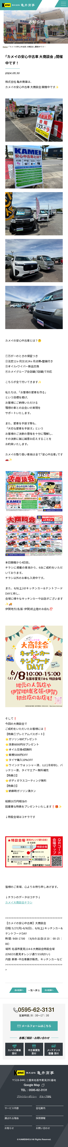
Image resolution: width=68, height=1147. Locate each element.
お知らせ (9, 1128)
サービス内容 (12, 1108)
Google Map (32, 1085)
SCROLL (64, 26)
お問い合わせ (43, 1128)
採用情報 (40, 1118)
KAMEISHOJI (25, 1139)
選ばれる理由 (12, 1118)
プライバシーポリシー (27, 1096)
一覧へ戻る (34, 990)
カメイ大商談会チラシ (18, 902)
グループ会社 (45, 1096)
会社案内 (40, 1108)
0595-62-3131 (36, 1010)
